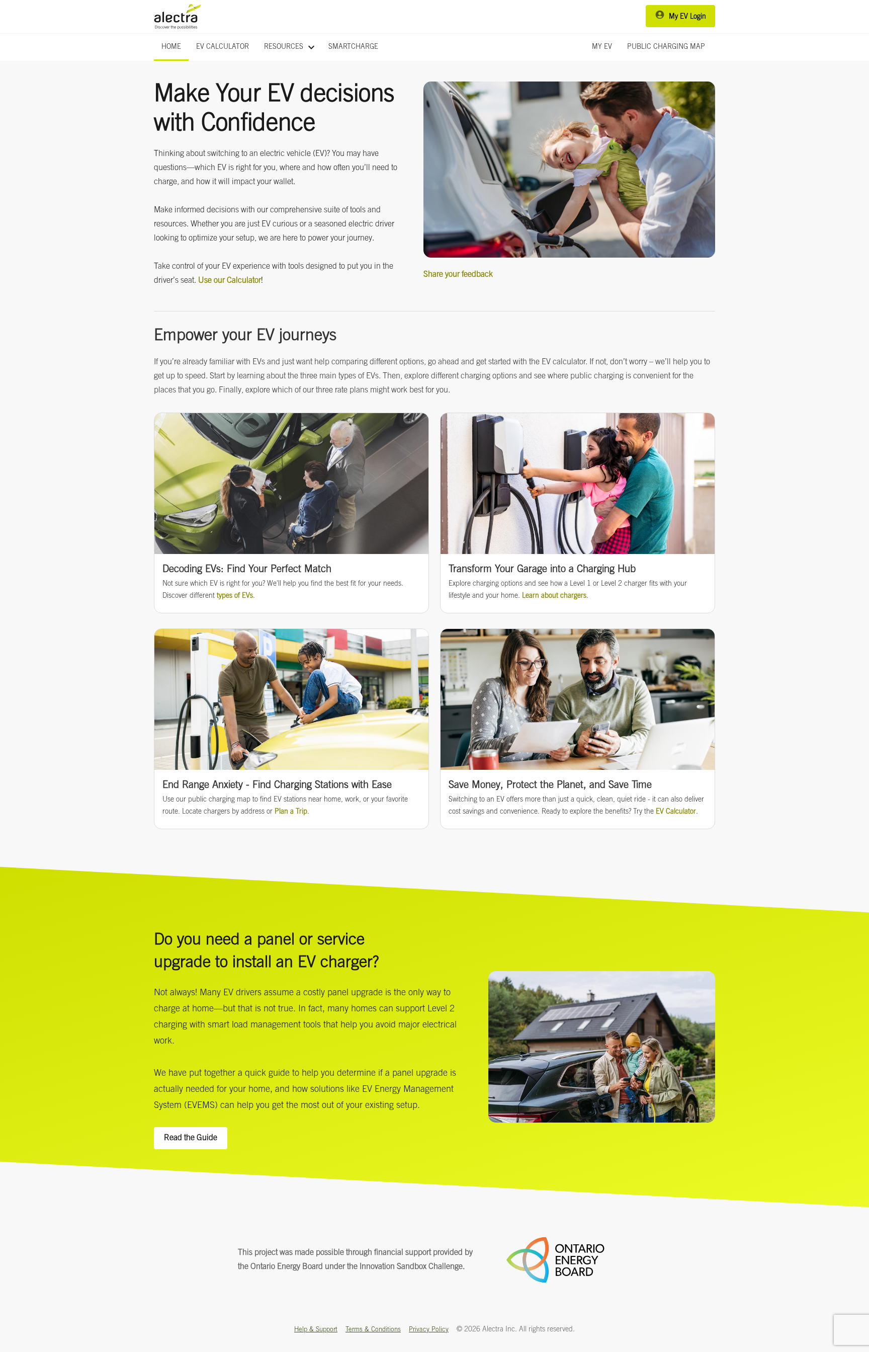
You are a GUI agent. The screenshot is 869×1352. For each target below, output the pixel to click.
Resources (290, 47)
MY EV (602, 47)
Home (171, 47)
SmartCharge (353, 47)
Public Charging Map (666, 47)
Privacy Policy (429, 1330)
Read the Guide (190, 1138)
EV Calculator (222, 47)
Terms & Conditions (373, 1330)
